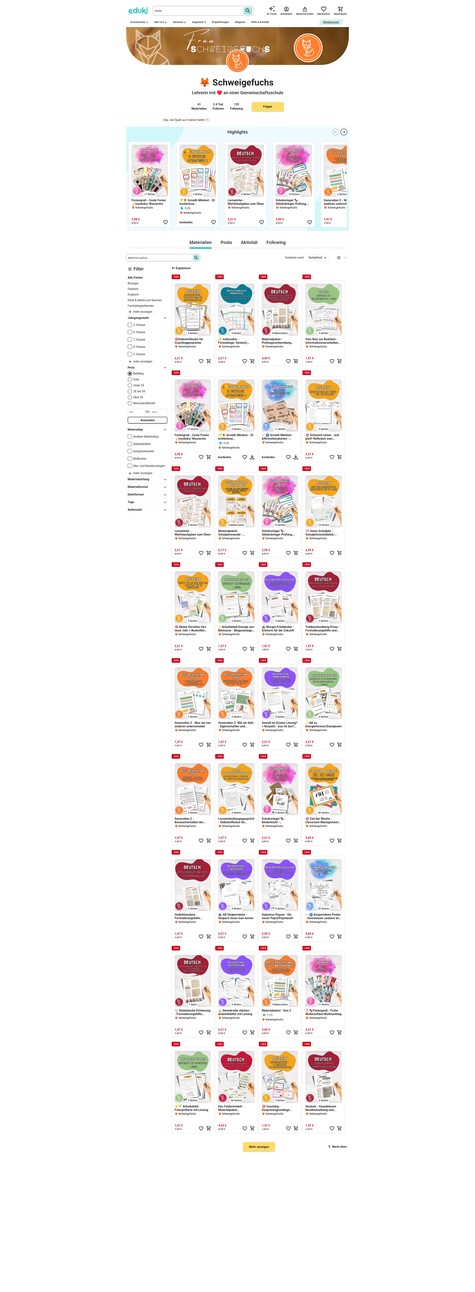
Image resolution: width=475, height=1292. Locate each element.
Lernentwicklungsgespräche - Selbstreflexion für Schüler (236, 820)
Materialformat (138, 487)
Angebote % (199, 22)
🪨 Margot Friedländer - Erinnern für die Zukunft (278, 628)
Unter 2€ (138, 385)
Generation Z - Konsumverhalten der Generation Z (189, 820)
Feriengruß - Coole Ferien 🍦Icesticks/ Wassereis (149, 202)
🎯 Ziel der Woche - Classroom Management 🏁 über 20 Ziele (321, 820)
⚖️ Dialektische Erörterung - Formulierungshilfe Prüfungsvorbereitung (192, 1012)
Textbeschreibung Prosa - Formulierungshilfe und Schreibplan (322, 628)
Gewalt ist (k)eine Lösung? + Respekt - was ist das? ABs (279, 724)
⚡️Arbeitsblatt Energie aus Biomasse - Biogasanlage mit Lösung (236, 628)
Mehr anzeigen (259, 1147)
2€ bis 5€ (139, 391)
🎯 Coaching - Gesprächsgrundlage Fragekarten (276, 1108)
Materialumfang (138, 479)
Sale (136, 379)
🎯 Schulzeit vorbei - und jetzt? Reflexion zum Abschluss (322, 436)
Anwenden (147, 420)
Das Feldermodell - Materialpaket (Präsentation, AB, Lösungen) (230, 1108)
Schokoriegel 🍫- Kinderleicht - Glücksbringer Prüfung (277, 820)
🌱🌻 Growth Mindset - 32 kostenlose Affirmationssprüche (197, 202)
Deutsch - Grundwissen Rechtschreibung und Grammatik (320, 1108)
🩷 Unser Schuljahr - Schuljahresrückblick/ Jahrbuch (320, 532)
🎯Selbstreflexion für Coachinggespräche (189, 340)
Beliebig (138, 373)
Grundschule (137, 22)
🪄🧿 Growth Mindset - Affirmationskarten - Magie (277, 436)
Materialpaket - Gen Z (276, 1010)
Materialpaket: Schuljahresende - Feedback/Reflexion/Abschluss (236, 532)
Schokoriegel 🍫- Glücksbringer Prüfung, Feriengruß (291, 202)
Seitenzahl (135, 509)
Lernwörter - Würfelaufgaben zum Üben (246, 202)
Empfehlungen (220, 22)
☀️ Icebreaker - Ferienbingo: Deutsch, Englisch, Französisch (232, 340)
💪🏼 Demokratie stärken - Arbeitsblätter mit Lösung (235, 1012)
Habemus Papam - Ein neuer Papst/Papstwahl (277, 916)
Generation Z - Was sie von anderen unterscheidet (342, 202)
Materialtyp (135, 429)
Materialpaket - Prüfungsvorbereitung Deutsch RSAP (276, 340)
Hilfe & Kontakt (260, 22)
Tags (131, 502)
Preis (131, 367)
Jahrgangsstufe (138, 318)
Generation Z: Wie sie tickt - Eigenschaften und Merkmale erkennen (235, 724)
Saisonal (178, 22)
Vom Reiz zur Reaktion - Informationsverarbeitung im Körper (322, 340)
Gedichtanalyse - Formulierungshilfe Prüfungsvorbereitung (189, 916)
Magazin (240, 22)
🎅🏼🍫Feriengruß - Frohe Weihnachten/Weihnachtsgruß (323, 1012)
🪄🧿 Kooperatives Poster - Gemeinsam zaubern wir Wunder (323, 916)
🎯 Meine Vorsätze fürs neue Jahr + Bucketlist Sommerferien (190, 628)
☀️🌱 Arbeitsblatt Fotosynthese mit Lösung (191, 1108)
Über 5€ (138, 397)
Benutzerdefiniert (144, 403)
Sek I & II (159, 22)
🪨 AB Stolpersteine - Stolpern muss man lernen (235, 916)
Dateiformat (136, 494)
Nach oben (339, 1146)
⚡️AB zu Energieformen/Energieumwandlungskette (323, 724)
